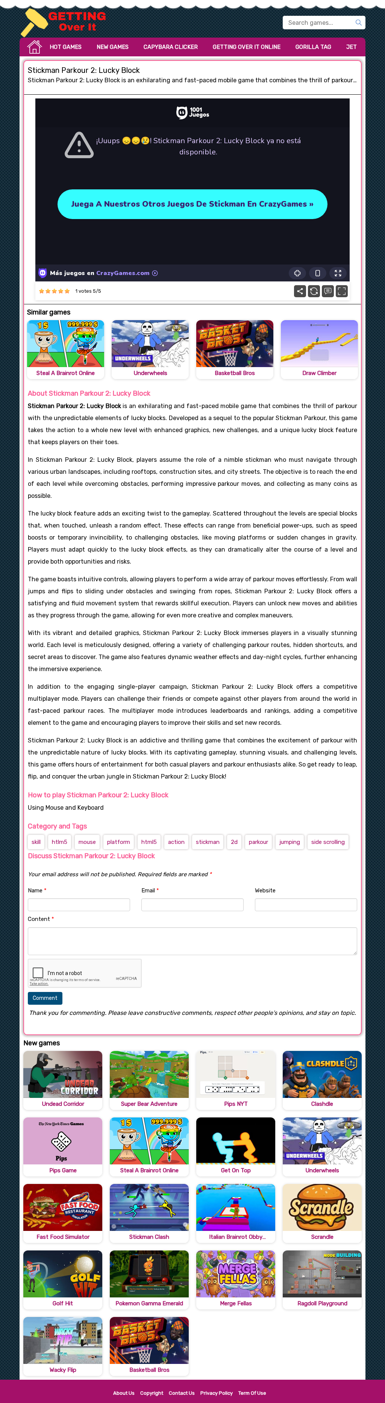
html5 (149, 842)
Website (265, 890)
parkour (258, 842)
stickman (208, 842)
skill (36, 842)
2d (234, 842)
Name (37, 890)
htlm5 (59, 842)
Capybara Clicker (171, 47)
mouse (87, 842)
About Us (124, 1393)
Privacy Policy (216, 1393)
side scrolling (328, 842)
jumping (289, 842)
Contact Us (182, 1393)
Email (150, 890)
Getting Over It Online (246, 47)
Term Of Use (252, 1393)
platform (118, 842)
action (176, 842)
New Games (113, 47)
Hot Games (66, 47)
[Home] (67, 23)
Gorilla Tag (313, 47)
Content (41, 919)
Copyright (151, 1393)
